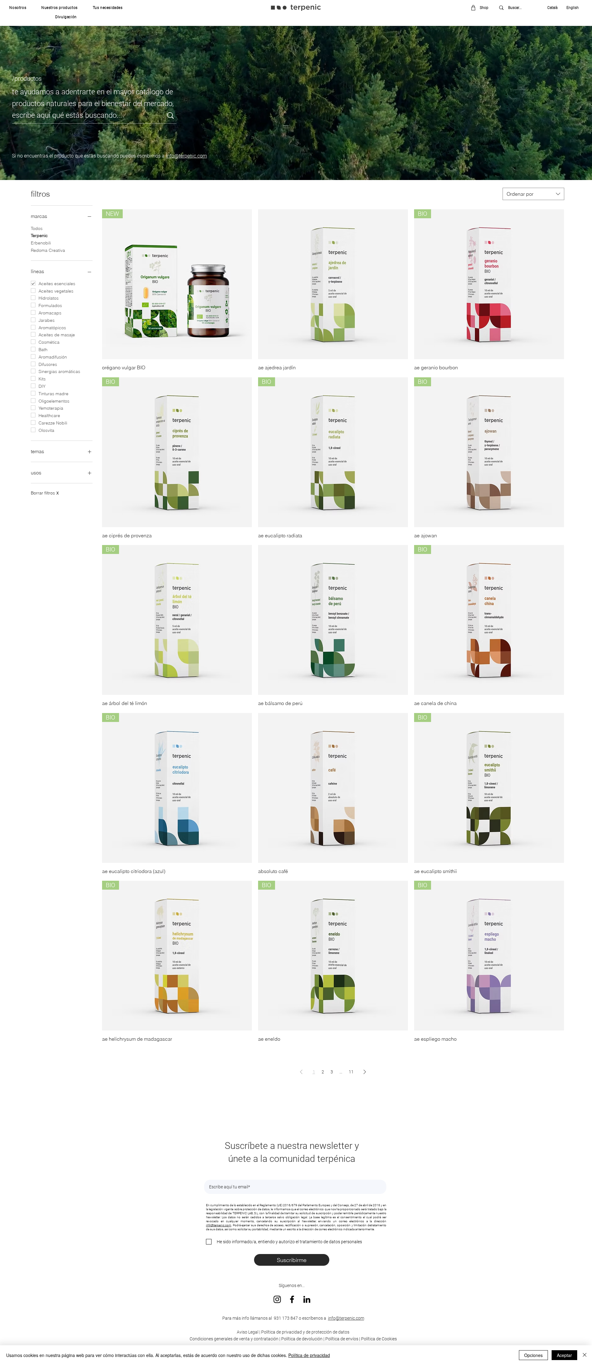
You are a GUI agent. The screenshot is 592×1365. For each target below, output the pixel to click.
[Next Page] (364, 1071)
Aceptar (564, 1355)
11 (351, 1071)
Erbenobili (41, 243)
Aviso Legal (247, 1332)
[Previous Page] (301, 1071)
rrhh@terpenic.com (218, 1225)
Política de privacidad (309, 1355)
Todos (37, 228)
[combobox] (533, 194)
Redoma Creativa (48, 250)
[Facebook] (292, 1299)
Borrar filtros (45, 493)
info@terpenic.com (186, 156)
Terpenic (39, 235)
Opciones (533, 1355)
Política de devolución (302, 1338)
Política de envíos (341, 1338)
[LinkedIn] (307, 1299)
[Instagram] (277, 1299)
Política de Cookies (379, 1338)
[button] (18, 7)
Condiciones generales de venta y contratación (234, 1338)
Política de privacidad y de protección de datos (304, 1332)
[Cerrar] (584, 1355)
